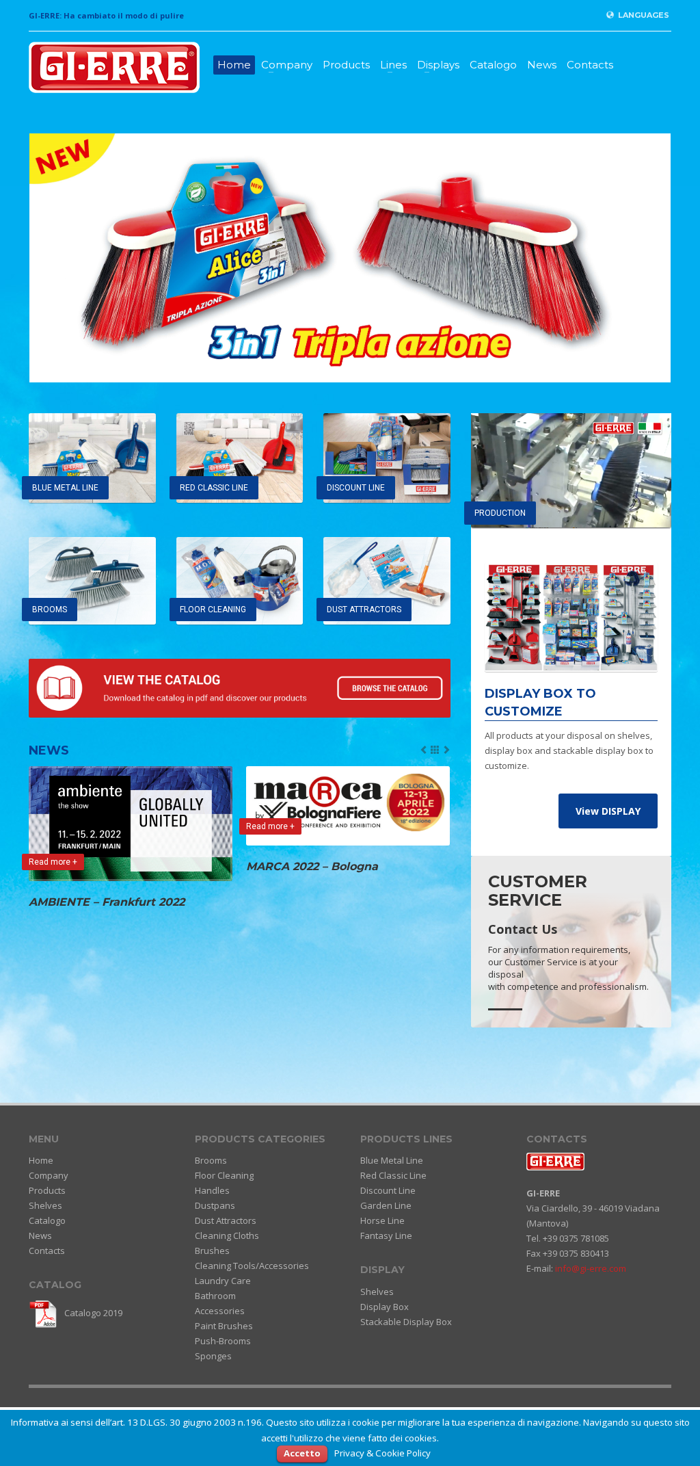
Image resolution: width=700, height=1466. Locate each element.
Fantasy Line (386, 1235)
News (541, 64)
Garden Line (386, 1205)
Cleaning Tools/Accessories (252, 1265)
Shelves (45, 1205)
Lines (393, 64)
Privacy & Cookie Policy (382, 1453)
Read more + (53, 862)
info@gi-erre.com (590, 1268)
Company (286, 64)
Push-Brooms (223, 1341)
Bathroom (215, 1296)
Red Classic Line (393, 1175)
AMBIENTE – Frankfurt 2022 (107, 901)
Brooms (211, 1160)
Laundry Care (223, 1280)
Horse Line (382, 1220)
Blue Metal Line (391, 1160)
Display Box (384, 1306)
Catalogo (493, 64)
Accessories (220, 1311)
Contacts (590, 64)
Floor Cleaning (224, 1175)
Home (234, 64)
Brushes (212, 1250)
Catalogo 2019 (92, 1313)
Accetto (302, 1453)
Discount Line (388, 1190)
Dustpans (215, 1205)
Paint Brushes (224, 1326)
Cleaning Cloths (227, 1235)
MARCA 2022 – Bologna (312, 866)
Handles (212, 1190)
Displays (438, 64)
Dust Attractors (225, 1220)
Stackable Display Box (406, 1322)
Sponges (213, 1356)
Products (346, 64)
